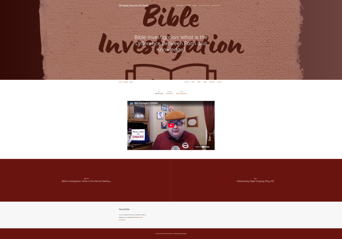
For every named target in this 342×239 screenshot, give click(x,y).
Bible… (131, 82)
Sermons (125, 82)
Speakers (212, 82)
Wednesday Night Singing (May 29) (255, 181)
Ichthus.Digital (182, 234)
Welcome (179, 5)
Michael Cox (169, 93)
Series (199, 82)
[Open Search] (222, 5)
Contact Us (215, 5)
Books (205, 82)
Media (194, 5)
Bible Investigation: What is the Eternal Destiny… (86, 181)
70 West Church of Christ (134, 5)
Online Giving (204, 5)
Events (188, 5)
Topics (193, 82)
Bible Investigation (181, 93)
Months (219, 82)
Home (120, 82)
